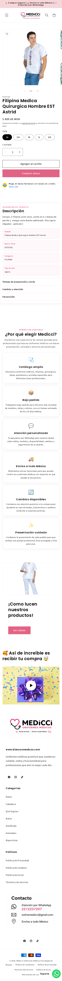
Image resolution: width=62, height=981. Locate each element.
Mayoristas (12, 840)
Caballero (11, 804)
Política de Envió (15, 875)
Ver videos (19, 630)
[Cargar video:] (31, 686)
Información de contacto (33, 974)
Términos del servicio (23, 969)
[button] (6, 15)
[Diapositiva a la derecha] (38, 91)
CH (18, 137)
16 (7, 137)
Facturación (8, 296)
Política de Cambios (16, 867)
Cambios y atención (12, 289)
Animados (11, 833)
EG (49, 137)
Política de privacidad (47, 964)
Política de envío (43, 969)
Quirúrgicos (12, 811)
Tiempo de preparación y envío (18, 281)
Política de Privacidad (17, 860)
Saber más (13, 186)
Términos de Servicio (17, 882)
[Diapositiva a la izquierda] (24, 91)
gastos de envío (29, 123)
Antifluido (11, 825)
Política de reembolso (24, 964)
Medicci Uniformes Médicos (28, 961)
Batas (9, 818)
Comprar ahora (31, 173)
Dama (9, 796)
